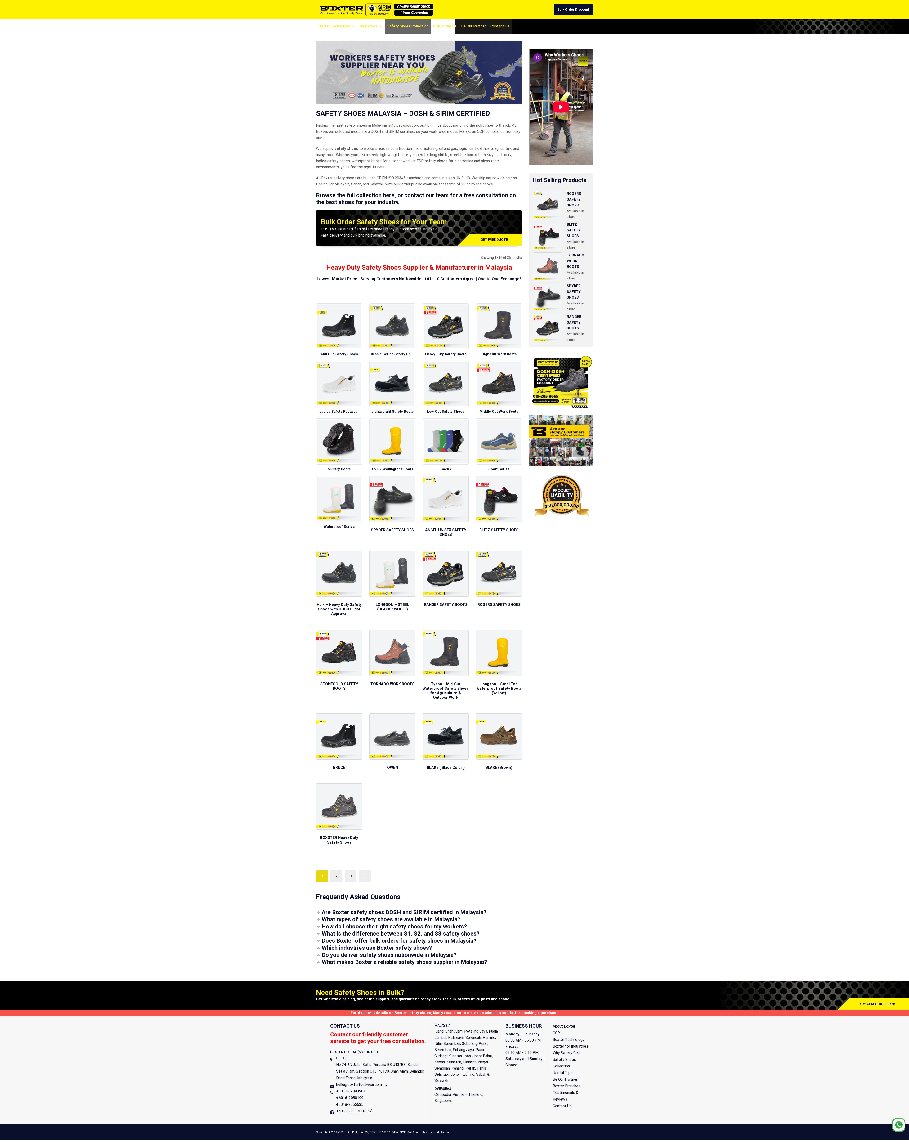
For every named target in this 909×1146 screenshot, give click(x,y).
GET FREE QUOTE (494, 240)
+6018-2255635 (349, 1104)
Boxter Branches (566, 1086)
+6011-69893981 (350, 1091)
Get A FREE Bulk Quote (877, 1004)
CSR (556, 1033)
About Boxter (564, 1026)
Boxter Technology (334, 26)
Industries (368, 26)
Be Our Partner (473, 26)
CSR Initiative (444, 26)
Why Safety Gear (567, 1053)
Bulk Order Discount (573, 9)
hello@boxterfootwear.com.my (362, 1084)
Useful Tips (563, 1072)
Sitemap (445, 1132)
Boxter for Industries (570, 1046)
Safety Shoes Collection (407, 26)
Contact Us (499, 26)
